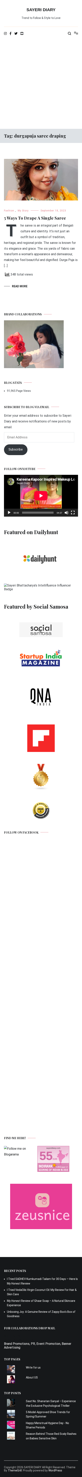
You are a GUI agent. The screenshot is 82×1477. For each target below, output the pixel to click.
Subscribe (16, 449)
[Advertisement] (41, 84)
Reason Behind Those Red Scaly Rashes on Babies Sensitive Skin (51, 1436)
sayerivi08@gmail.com (19, 1340)
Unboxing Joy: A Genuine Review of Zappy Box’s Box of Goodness (41, 1314)
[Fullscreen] (73, 513)
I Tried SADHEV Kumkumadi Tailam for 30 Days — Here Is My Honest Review (42, 1281)
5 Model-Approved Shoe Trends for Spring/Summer (48, 1414)
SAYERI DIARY (41, 9)
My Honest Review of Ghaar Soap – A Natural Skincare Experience (41, 1303)
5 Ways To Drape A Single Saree (35, 218)
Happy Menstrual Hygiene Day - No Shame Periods (47, 1425)
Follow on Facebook (21, 832)
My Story (23, 210)
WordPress (55, 1470)
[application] (41, 495)
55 (46, 1155)
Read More (19, 286)
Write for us (33, 1367)
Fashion (9, 210)
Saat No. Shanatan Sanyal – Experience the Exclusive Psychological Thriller (51, 1403)
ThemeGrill (15, 1470)
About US (32, 1377)
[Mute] (66, 513)
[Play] (9, 513)
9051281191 (13, 1336)
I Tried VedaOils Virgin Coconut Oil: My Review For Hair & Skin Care (42, 1292)
